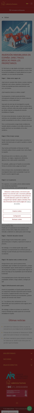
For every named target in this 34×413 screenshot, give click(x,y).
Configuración (17, 216)
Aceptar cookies (17, 211)
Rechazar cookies (17, 219)
